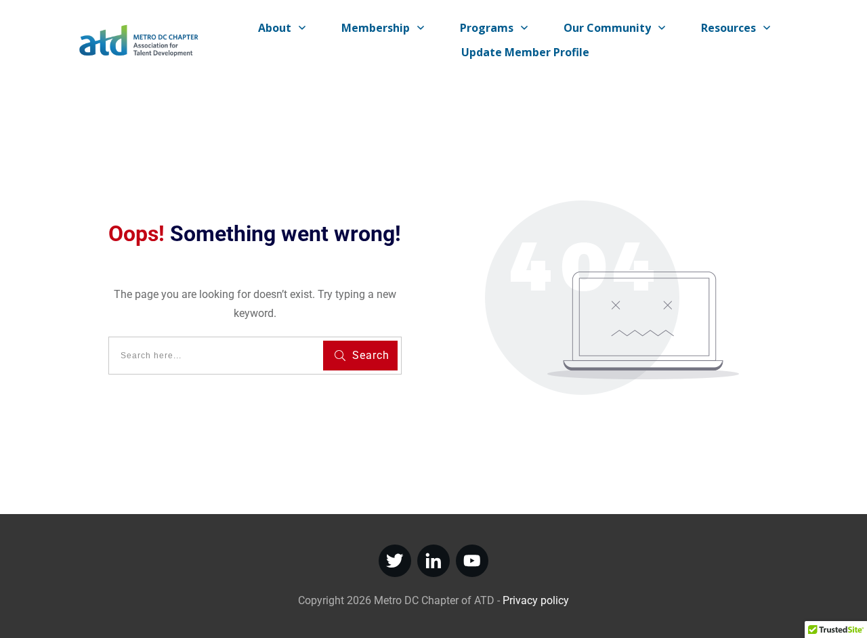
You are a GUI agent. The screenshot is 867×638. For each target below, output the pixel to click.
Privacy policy (536, 600)
